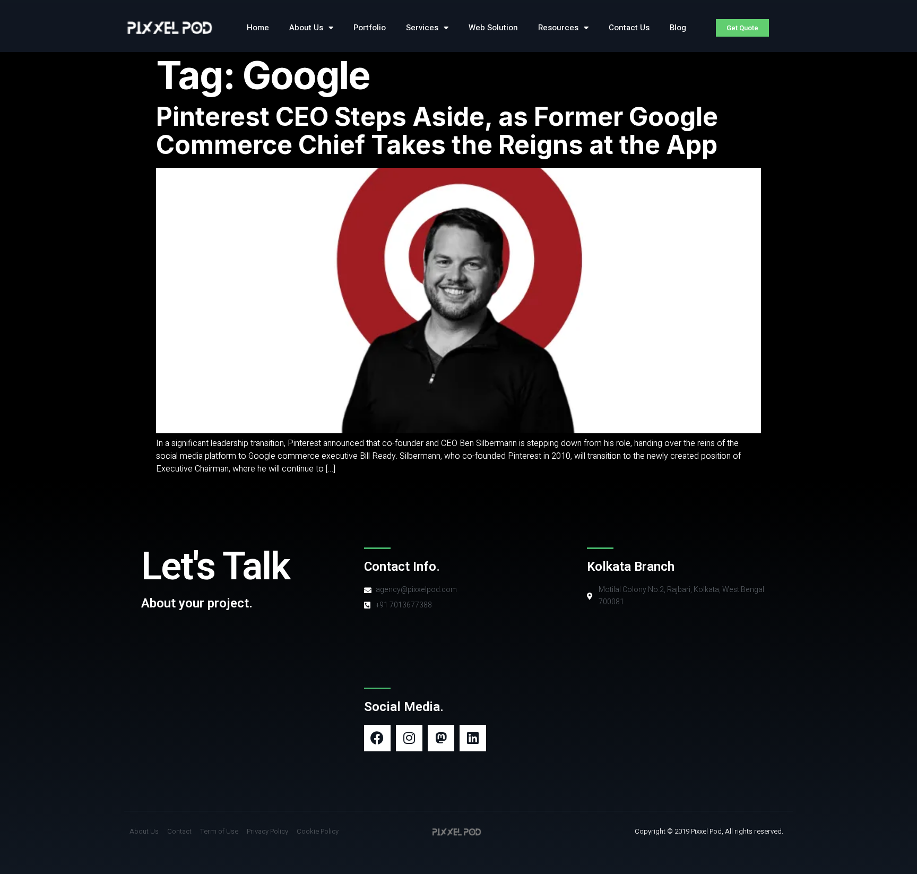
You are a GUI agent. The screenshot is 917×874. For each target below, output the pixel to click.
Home (258, 27)
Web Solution (493, 27)
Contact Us (629, 27)
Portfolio (369, 27)
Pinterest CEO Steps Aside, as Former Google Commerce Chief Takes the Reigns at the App (437, 130)
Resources (558, 27)
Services (422, 27)
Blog (678, 27)
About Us (306, 27)
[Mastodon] (441, 738)
